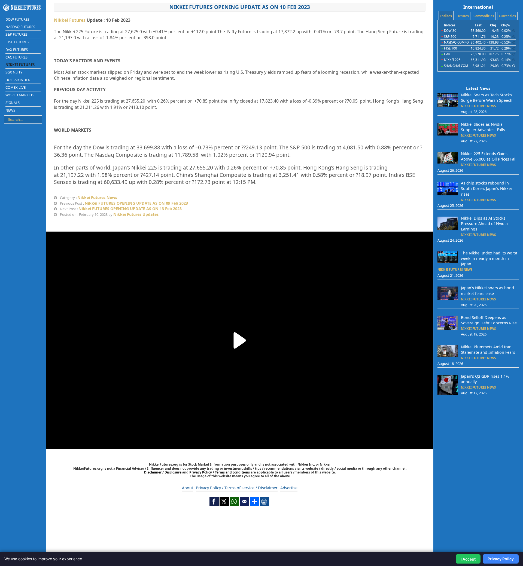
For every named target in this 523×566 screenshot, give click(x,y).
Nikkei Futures (20, 64)
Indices (446, 16)
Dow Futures (17, 19)
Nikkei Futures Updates (136, 214)
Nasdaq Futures (20, 26)
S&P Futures (16, 34)
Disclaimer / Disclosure (163, 472)
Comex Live (15, 87)
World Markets (19, 95)
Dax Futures (16, 49)
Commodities (483, 16)
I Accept (468, 559)
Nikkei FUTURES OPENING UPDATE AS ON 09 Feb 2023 (136, 203)
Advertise (288, 487)
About (187, 487)
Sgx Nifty (13, 72)
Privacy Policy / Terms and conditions (219, 472)
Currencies (507, 16)
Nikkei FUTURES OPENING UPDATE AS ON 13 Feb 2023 (130, 208)
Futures (463, 16)
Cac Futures (16, 57)
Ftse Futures (17, 41)
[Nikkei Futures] (23, 8)
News (10, 110)
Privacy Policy (501, 558)
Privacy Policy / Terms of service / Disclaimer (237, 487)
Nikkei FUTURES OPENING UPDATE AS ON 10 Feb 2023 (239, 7)
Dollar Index (17, 79)
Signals (12, 102)
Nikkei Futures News (97, 197)
